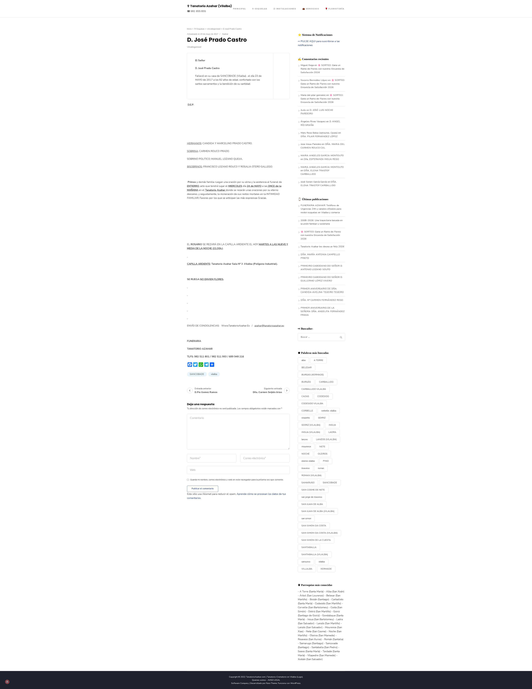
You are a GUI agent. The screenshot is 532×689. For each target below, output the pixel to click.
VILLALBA (306, 568)
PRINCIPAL (239, 8)
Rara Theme (271, 683)
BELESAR (306, 367)
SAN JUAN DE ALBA (312, 504)
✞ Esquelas (259, 8)
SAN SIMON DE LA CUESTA (316, 540)
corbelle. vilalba (328, 410)
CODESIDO (323, 396)
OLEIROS (322, 453)
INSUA (332, 425)
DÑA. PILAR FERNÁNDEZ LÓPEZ (319, 136)
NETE (322, 446)
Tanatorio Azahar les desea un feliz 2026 (322, 246)
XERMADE (326, 568)
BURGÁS (306, 381)
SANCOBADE (197, 374)
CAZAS (305, 396)
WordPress (295, 683)
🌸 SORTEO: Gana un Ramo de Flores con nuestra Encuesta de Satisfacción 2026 (322, 69)
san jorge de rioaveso (311, 497)
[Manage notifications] (7, 682)
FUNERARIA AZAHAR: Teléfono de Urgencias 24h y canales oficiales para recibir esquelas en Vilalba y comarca (321, 209)
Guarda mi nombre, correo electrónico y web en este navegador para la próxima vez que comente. (236, 479)
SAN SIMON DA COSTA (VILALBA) (319, 532)
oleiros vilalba (308, 461)
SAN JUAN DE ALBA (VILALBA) (317, 511)
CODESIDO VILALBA (312, 403)
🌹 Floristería (334, 8)
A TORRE (318, 360)
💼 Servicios (310, 8)
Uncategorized (194, 46)
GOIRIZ (322, 417)
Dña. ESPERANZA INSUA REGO (321, 159)
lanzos (304, 439)
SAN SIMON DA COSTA (313, 525)
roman (321, 468)
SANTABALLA (308, 547)
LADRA (332, 432)
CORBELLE (307, 410)
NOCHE (305, 453)
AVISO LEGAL (274, 680)
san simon (306, 518)
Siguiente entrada (267, 390)
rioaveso (305, 468)
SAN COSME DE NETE (313, 489)
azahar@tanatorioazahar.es (269, 325)
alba (303, 360)
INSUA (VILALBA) (310, 432)
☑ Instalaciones (284, 8)
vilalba (214, 374)
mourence (306, 446)
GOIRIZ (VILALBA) (310, 425)
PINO (326, 461)
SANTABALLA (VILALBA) (314, 554)
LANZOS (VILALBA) (326, 439)
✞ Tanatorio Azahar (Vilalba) (209, 6)
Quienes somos (259, 680)
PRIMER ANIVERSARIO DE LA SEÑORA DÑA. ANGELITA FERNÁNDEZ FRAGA (323, 311)
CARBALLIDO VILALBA (313, 389)
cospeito (305, 417)
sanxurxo (305, 561)
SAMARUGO (307, 482)
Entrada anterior (206, 390)
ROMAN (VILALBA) (311, 475)
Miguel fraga (307, 65)
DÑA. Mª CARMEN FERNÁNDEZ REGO (322, 300)
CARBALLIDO (326, 381)
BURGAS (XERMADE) (312, 374)
